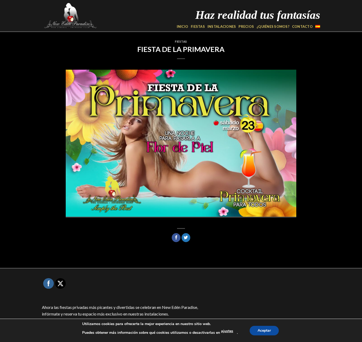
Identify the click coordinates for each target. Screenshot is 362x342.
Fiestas (181, 41)
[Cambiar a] (317, 26)
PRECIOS (246, 26)
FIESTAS (198, 26)
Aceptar (264, 330)
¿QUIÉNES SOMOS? (273, 26)
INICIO (182, 26)
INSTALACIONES (222, 26)
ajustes (227, 331)
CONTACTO (302, 26)
